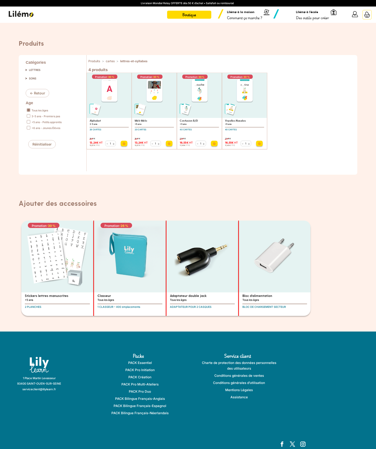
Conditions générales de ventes (239, 376)
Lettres (34, 70)
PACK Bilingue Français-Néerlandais (140, 413)
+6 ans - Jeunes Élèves (45, 128)
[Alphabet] (124, 143)
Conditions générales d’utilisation (239, 383)
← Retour (37, 93)
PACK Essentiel (140, 363)
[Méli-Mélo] (169, 143)
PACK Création (139, 377)
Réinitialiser (42, 144)
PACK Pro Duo (140, 391)
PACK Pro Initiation (140, 370)
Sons (32, 78)
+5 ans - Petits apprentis (46, 122)
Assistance (239, 397)
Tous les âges (39, 110)
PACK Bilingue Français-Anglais (140, 399)
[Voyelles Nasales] (259, 143)
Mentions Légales (239, 390)
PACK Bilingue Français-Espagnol (140, 406)
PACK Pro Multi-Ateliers (140, 384)
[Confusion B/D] (214, 143)
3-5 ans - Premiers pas (45, 116)
